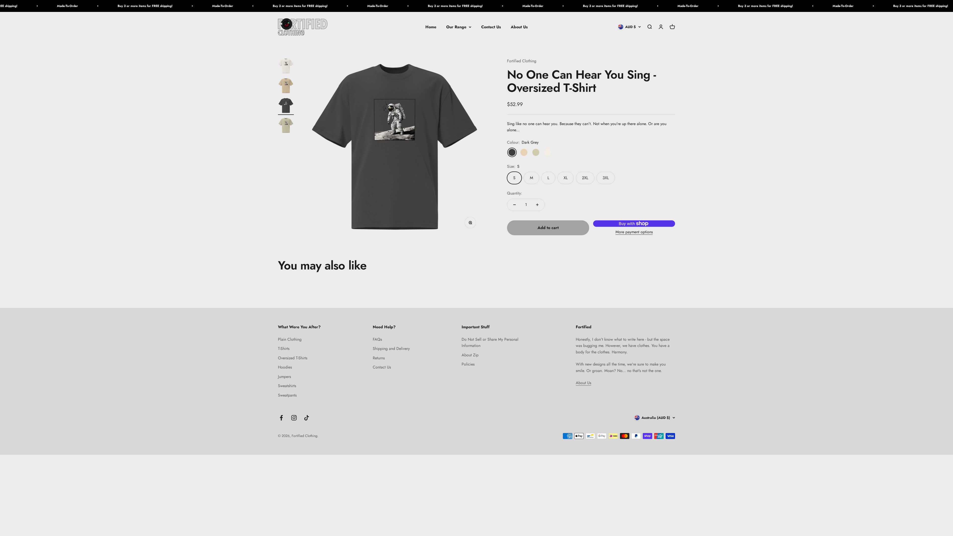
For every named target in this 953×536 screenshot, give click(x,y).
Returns (379, 358)
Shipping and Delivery (391, 348)
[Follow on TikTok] (306, 417)
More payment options (634, 232)
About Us (519, 27)
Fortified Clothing (521, 61)
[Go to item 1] (286, 66)
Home (430, 27)
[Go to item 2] (286, 86)
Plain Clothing (290, 339)
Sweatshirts (287, 386)
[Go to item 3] (286, 106)
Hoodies (285, 367)
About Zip (470, 355)
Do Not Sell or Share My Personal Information (490, 342)
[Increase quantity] (537, 205)
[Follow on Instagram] (294, 417)
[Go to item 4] (286, 126)
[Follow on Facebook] (281, 417)
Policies (468, 364)
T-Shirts (283, 348)
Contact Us (491, 27)
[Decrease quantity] (514, 205)
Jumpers (284, 376)
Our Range (456, 27)
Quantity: (514, 193)
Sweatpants (287, 395)
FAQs (377, 339)
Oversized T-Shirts (292, 358)
